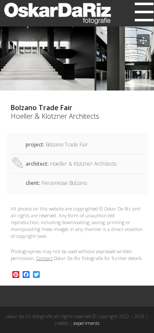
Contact (44, 258)
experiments (86, 323)
